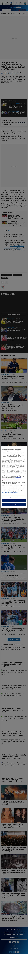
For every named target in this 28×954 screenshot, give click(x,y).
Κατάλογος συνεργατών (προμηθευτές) (11, 492)
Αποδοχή (14, 500)
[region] (14, 477)
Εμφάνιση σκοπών (14, 497)
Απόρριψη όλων (14, 504)
